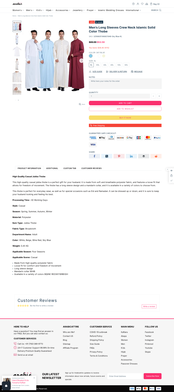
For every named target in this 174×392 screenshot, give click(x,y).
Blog (65, 340)
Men (123, 344)
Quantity (93, 92)
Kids (123, 348)
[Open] (6, 385)
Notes (92, 77)
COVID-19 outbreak (98, 332)
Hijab (123, 352)
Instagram (149, 340)
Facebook (149, 332)
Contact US (68, 336)
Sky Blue (90, 55)
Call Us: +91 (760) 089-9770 (30, 344)
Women (124, 340)
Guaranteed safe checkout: (102, 133)
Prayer (124, 356)
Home (14, 16)
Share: (92, 152)
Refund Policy (96, 336)
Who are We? (69, 332)
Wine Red (95, 55)
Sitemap (66, 344)
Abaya (123, 336)
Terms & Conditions (99, 356)
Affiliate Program (70, 348)
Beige (103, 55)
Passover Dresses (129, 363)
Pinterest (149, 344)
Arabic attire (17, 4)
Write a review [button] (149, 306)
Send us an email (25, 355)
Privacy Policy (96, 352)
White (99, 55)
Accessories (126, 360)
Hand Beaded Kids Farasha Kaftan (20, 381)
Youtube (148, 348)
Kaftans (124, 332)
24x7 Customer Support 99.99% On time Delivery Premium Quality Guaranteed (36, 349)
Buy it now (125, 118)
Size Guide (95, 344)
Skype (148, 352)
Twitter (148, 336)
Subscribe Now (152, 376)
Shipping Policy (97, 340)
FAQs (92, 348)
